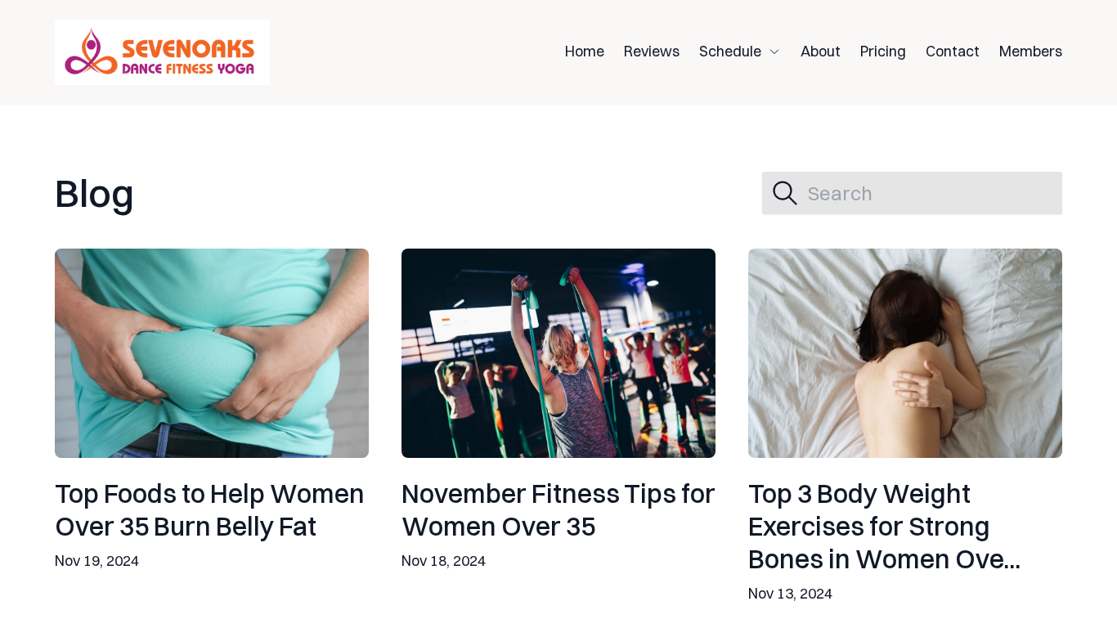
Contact (953, 51)
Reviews (652, 51)
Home (584, 51)
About (821, 51)
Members (1030, 51)
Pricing (883, 51)
